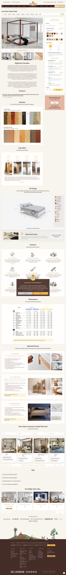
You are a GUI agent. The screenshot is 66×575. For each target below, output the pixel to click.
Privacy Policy (25, 290)
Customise (25, 293)
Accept (41, 293)
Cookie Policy (34, 290)
